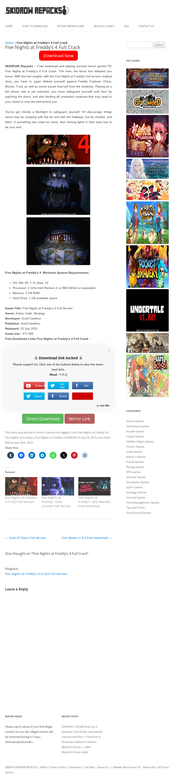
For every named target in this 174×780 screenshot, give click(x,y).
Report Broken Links (70, 26)
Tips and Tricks (135, 507)
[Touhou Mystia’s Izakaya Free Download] (147, 156)
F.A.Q (63, 374)
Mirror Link (79, 419)
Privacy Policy (58, 767)
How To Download (35, 26)
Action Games (135, 421)
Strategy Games (136, 492)
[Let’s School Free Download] (147, 396)
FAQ (126, 26)
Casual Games (135, 436)
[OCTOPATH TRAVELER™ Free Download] (147, 352)
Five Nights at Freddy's (19, 437)
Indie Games (134, 452)
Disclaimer (75, 767)
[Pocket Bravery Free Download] (147, 287)
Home (9, 26)
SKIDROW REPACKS (25, 767)
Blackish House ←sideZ (76, 747)
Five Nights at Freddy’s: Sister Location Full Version (56, 501)
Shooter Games (136, 477)
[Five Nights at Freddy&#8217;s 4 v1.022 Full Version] (21, 486)
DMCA (44, 767)
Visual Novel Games (138, 513)
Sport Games (134, 487)
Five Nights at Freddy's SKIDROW (56, 437)
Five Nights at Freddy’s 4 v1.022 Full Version (21, 499)
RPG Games (133, 472)
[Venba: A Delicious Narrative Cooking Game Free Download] (147, 199)
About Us (103, 767)
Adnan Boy (149, 767)
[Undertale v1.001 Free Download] (147, 330)
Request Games (104, 26)
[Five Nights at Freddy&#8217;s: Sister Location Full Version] (58, 486)
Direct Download (42, 419)
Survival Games (136, 497)
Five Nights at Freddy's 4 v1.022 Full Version (36, 574)
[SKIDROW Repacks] (37, 15)
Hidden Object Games (140, 441)
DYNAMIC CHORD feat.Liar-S (79, 727)
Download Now (58, 55)
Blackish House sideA (75, 752)
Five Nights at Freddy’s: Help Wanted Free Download (94, 501)
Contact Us (146, 26)
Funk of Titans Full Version (25, 538)
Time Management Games (142, 502)
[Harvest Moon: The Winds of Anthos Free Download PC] (147, 243)
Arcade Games (135, 431)
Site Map (89, 767)
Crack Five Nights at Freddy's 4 (89, 432)
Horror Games (45, 432)
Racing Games (135, 467)
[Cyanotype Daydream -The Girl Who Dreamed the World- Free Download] (147, 178)
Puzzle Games (135, 462)
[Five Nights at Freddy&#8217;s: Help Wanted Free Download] (94, 486)
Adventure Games (137, 426)
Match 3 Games (136, 457)
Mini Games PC (132, 767)
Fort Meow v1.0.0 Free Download (87, 538)
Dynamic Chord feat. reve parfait (82, 732)
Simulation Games (137, 482)
